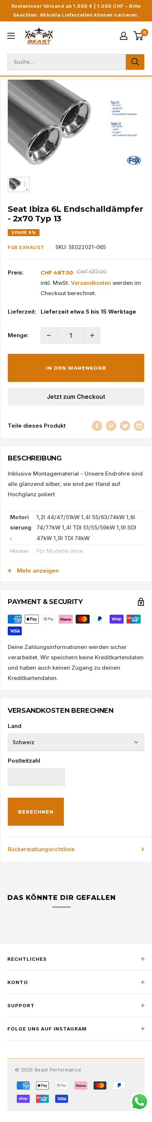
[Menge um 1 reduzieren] (48, 335)
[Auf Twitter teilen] (125, 425)
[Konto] (123, 36)
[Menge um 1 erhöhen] (92, 335)
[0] (138, 35)
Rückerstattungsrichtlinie (41, 849)
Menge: (18, 335)
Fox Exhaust (26, 247)
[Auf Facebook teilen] (97, 425)
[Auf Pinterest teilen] (111, 425)
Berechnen (35, 812)
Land (14, 725)
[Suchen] (135, 62)
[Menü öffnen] (11, 36)
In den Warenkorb (76, 368)
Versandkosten (91, 282)
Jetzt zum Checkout (76, 396)
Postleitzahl (24, 760)
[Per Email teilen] (139, 425)
